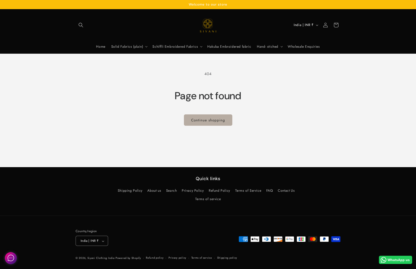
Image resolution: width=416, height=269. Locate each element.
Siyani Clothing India (101, 258)
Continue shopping (208, 120)
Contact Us (286, 190)
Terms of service (208, 199)
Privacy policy (177, 258)
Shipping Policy (130, 190)
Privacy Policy (193, 190)
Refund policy (154, 258)
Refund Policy (219, 190)
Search (171, 190)
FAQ (269, 190)
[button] (81, 25)
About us (154, 190)
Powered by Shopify (128, 258)
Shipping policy (227, 258)
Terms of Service (248, 190)
